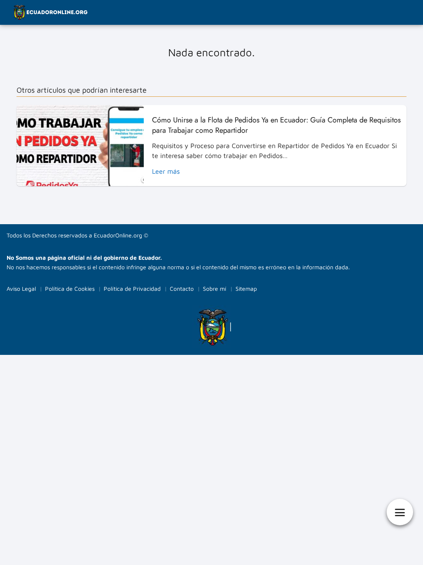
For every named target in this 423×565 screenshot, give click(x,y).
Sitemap (246, 288)
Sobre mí (214, 288)
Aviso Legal (21, 288)
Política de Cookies (70, 288)
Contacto (182, 288)
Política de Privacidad (132, 288)
